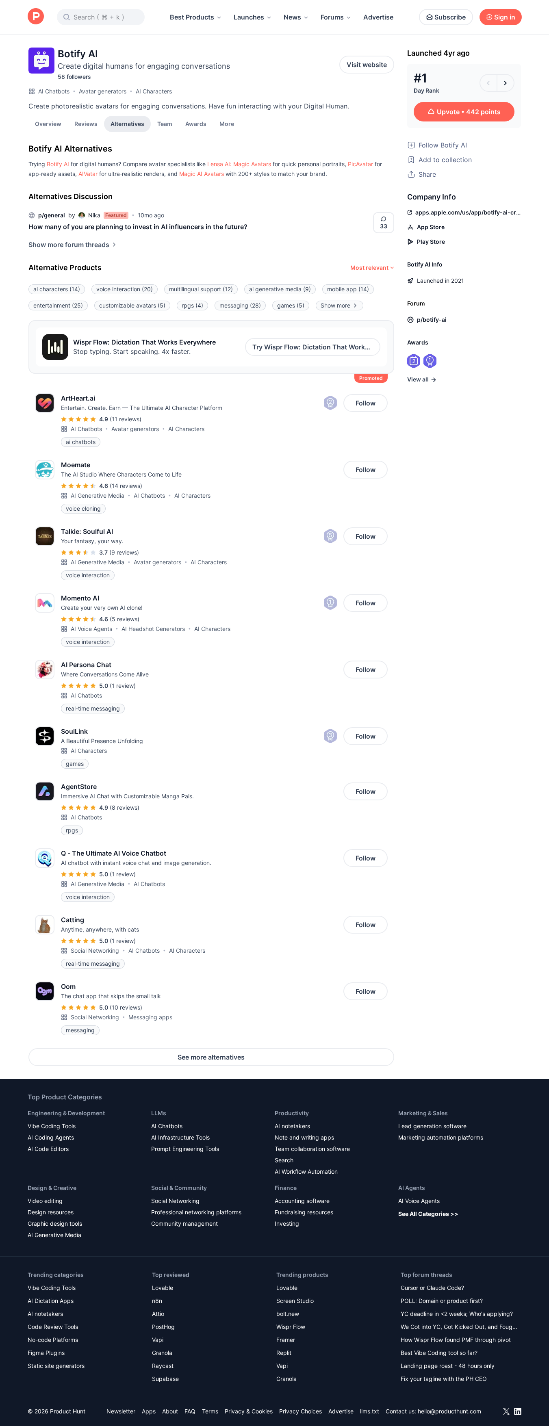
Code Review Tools (53, 1326)
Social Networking (95, 950)
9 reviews (124, 552)
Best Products (192, 17)
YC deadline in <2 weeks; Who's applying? (457, 1313)
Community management (184, 1223)
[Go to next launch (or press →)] (505, 83)
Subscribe (450, 17)
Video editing (45, 1200)
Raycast (163, 1365)
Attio (158, 1313)
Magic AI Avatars (201, 173)
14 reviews (126, 485)
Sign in (504, 17)
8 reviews (124, 807)
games (290, 305)
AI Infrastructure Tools (180, 1137)
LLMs (158, 1113)
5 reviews (124, 618)
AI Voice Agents (91, 628)
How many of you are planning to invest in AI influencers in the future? (137, 227)
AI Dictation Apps (51, 1300)
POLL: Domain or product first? (442, 1300)
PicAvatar (360, 163)
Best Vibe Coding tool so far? (439, 1352)
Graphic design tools (55, 1223)
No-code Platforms (53, 1339)
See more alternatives (211, 1057)
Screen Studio (295, 1300)
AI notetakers (292, 1126)
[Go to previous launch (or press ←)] (488, 83)
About (170, 1411)
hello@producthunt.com (449, 1411)
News (292, 17)
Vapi (157, 1339)
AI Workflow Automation (306, 1171)
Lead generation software (432, 1126)
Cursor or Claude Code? (432, 1287)
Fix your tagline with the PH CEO (444, 1378)
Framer (285, 1339)
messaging (240, 305)
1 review (123, 685)
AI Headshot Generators (153, 628)
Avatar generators (102, 91)
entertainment (58, 305)
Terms (210, 1411)
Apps (149, 1411)
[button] (227, 123)
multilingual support (201, 289)
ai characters (56, 289)
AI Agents (411, 1187)
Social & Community (179, 1187)
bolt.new (287, 1313)
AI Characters (154, 91)
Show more (335, 305)
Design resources (51, 1212)
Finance (286, 1187)
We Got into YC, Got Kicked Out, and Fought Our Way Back (459, 1327)
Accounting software (302, 1200)
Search (284, 1160)
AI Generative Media (97, 495)
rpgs (192, 305)
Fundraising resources (304, 1212)
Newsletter (120, 1411)
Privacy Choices (300, 1411)
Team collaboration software (312, 1148)
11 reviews (125, 419)
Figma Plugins (46, 1352)
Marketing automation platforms (440, 1137)
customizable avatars (132, 305)
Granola (162, 1352)
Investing (287, 1223)
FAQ (189, 1411)
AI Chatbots (53, 91)
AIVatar (88, 173)
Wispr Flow (290, 1326)
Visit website (367, 65)
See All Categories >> (428, 1213)
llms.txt (369, 1411)
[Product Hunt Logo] (36, 17)
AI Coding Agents (51, 1137)
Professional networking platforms (196, 1212)
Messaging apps (150, 1017)
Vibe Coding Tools (52, 1126)
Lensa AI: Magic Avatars (239, 163)
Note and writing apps (304, 1137)
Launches (249, 17)
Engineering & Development (66, 1113)
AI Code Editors (48, 1148)
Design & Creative (52, 1187)
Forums (332, 17)
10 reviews (126, 1007)
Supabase (165, 1378)
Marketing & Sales (423, 1113)
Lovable (162, 1287)
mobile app (348, 289)
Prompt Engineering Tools (185, 1148)
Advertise (378, 17)
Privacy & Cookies (249, 1411)
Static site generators (56, 1365)
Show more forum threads (68, 245)
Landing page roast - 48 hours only (448, 1365)
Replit (283, 1352)
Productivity (292, 1113)
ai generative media (280, 289)
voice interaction (124, 289)
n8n (157, 1300)
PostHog (163, 1326)
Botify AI (58, 163)
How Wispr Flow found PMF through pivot (456, 1339)
